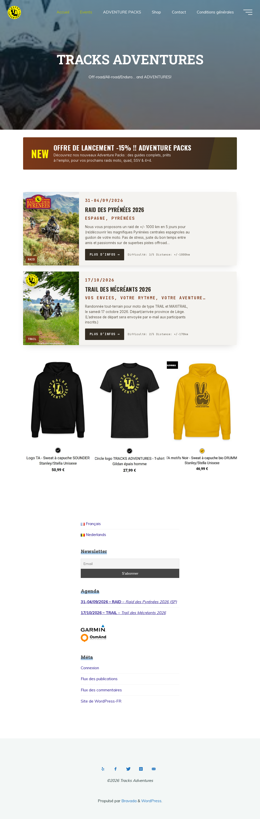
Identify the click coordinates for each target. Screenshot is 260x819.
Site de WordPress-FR (101, 701)
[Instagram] (140, 768)
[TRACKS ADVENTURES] (14, 12)
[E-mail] (153, 768)
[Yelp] (102, 768)
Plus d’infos (105, 254)
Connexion (90, 667)
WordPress (151, 800)
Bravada (128, 800)
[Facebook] (115, 768)
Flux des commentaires (101, 690)
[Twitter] (128, 768)
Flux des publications (99, 678)
